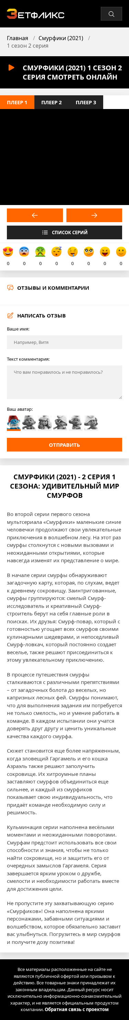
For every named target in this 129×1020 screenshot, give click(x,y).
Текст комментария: (28, 359)
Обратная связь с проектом (77, 1009)
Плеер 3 (86, 102)
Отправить (64, 444)
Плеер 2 (51, 102)
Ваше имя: (18, 329)
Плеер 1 (17, 102)
